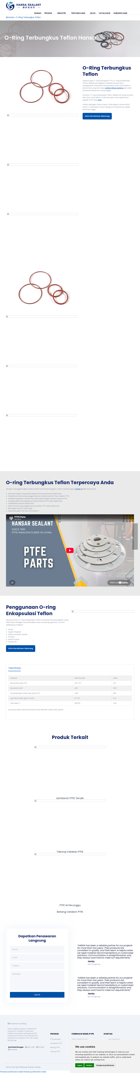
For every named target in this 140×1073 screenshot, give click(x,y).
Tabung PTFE (55, 1051)
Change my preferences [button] (105, 1065)
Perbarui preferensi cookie (11, 1071)
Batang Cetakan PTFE (70, 912)
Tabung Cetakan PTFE (70, 851)
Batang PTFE (55, 1047)
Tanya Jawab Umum (80, 1039)
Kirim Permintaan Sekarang (97, 116)
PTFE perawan (55, 1039)
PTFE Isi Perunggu (70, 905)
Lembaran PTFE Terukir (70, 798)
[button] (131, 13)
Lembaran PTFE (56, 1043)
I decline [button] (89, 1065)
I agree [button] (79, 1065)
